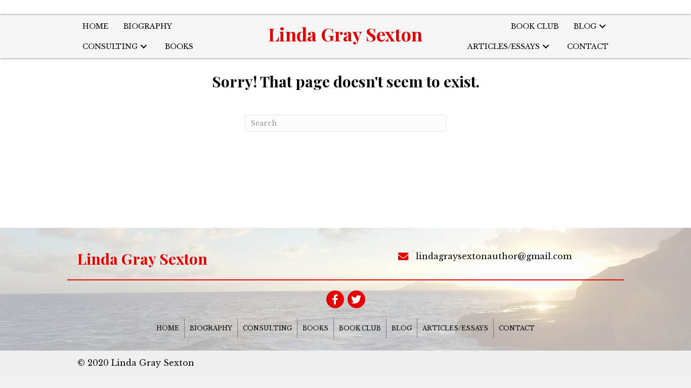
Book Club (360, 328)
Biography (211, 328)
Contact (517, 328)
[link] (95, 26)
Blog (402, 328)
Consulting (267, 328)
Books (315, 328)
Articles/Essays (455, 328)
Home (167, 328)
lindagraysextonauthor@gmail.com (494, 256)
